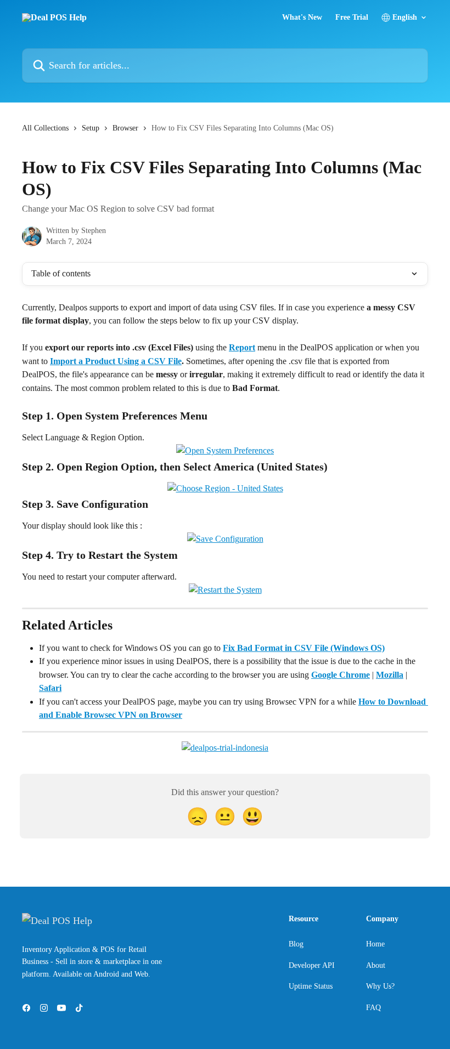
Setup (90, 128)
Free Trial (351, 17)
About (375, 965)
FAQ (373, 1007)
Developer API (312, 965)
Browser (125, 128)
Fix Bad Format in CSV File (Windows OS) (304, 648)
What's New (302, 17)
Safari (50, 688)
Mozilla (389, 674)
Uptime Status (311, 986)
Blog (296, 944)
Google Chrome (340, 674)
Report (242, 347)
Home (375, 944)
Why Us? (380, 986)
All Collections (45, 128)
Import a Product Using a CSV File (116, 361)
